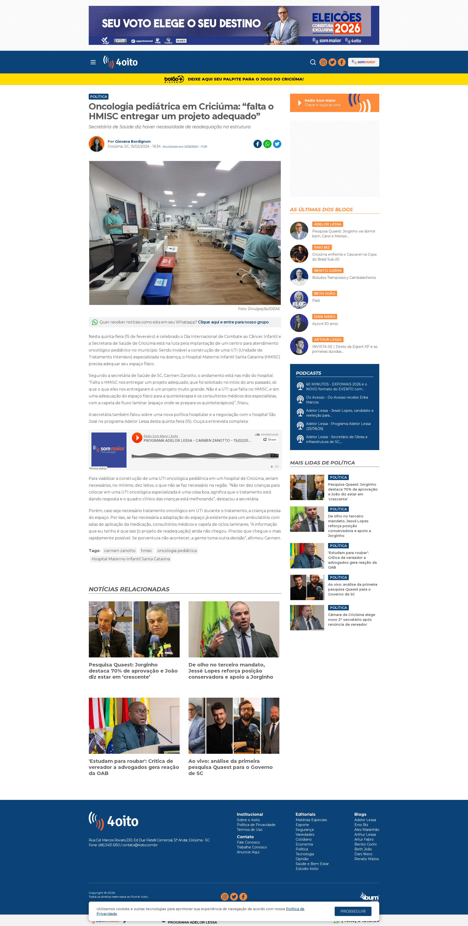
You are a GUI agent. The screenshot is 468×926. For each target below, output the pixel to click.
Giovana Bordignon (133, 141)
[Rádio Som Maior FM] (363, 62)
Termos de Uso (250, 829)
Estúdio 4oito (307, 868)
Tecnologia (305, 854)
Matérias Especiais (311, 820)
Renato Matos (366, 859)
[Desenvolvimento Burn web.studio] (369, 897)
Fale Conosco (248, 842)
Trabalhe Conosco (252, 847)
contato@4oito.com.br (139, 845)
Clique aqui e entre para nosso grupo (233, 322)
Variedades (305, 834)
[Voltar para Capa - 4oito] (142, 62)
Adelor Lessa (365, 820)
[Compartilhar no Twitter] (277, 144)
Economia (304, 844)
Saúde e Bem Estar (312, 864)
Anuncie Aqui (248, 852)
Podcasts (308, 373)
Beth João (363, 849)
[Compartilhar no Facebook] (258, 144)
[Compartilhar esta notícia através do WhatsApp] (267, 144)
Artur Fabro (364, 839)
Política (98, 96)
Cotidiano (304, 839)
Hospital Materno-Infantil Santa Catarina (131, 559)
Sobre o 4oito (248, 820)
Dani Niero (363, 854)
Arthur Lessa (365, 834)
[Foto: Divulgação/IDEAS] (185, 233)
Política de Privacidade (256, 825)
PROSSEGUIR (353, 911)
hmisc (146, 550)
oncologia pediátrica (177, 550)
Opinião (302, 859)
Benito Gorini (365, 844)
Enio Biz (361, 825)
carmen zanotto (120, 550)
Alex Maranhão (366, 829)
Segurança (305, 829)
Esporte (302, 825)
